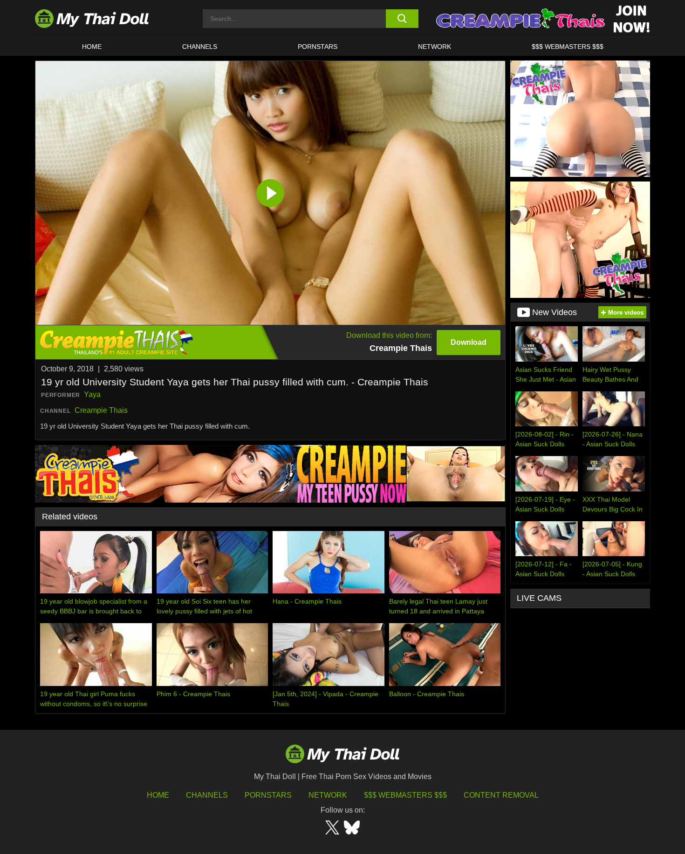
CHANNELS (199, 46)
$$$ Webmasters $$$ (405, 795)
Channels (207, 795)
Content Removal (501, 795)
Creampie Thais (101, 410)
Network (434, 46)
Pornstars (317, 46)
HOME (92, 46)
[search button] (402, 18)
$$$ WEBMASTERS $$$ (567, 46)
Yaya (92, 394)
